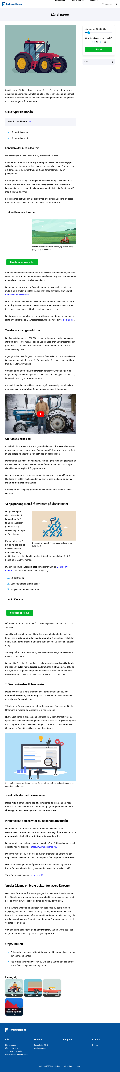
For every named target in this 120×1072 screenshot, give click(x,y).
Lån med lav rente (12, 1048)
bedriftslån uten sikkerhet (17, 295)
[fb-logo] (12, 4)
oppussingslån (37, 875)
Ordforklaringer (40, 1048)
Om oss (95, 1045)
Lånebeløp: (90, 29)
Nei (104, 42)
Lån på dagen (10, 1045)
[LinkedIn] (66, 1052)
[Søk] (112, 61)
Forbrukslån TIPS (41, 1045)
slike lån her (68, 320)
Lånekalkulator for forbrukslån (16, 1055)
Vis (30, 121)
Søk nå (99, 49)
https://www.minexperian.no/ (44, 847)
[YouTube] (79, 1047)
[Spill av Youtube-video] (40, 414)
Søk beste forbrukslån (13, 1051)
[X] (73, 1047)
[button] (116, 4)
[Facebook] (66, 1047)
